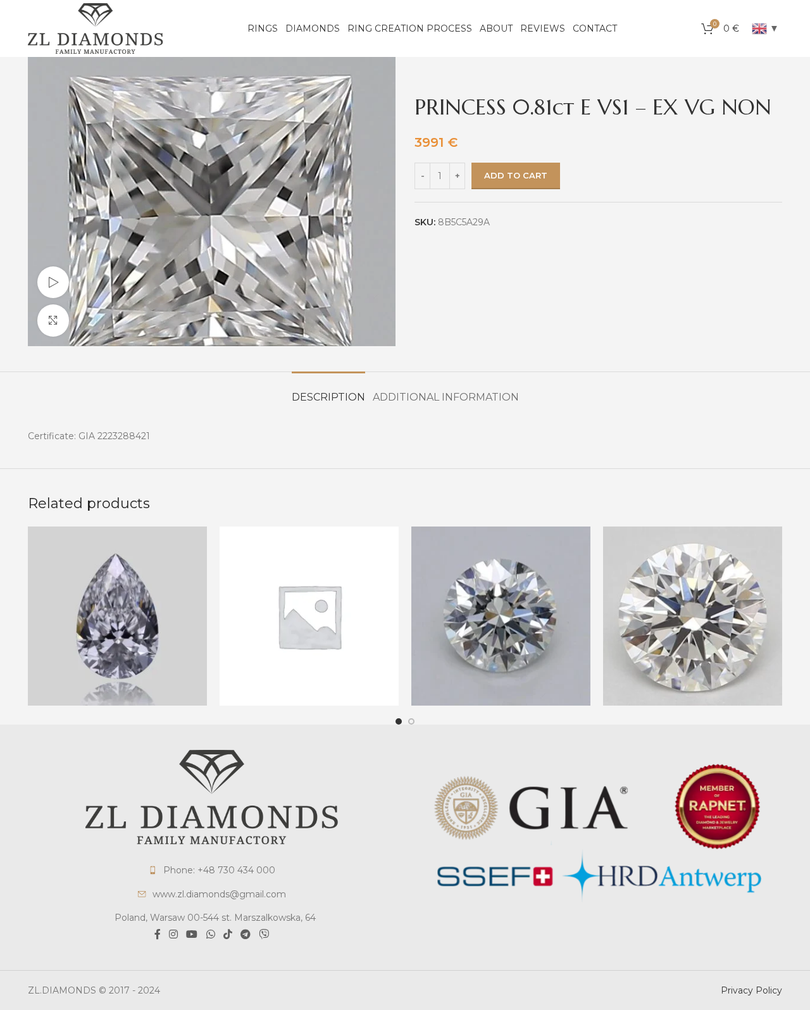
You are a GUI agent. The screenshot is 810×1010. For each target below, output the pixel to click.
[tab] (328, 390)
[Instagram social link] (173, 934)
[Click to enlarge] (53, 320)
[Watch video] (53, 282)
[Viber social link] (264, 934)
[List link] (212, 870)
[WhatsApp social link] (210, 934)
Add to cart (515, 175)
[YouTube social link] (192, 934)
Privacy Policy (751, 990)
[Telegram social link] (245, 934)
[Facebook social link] (157, 934)
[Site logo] (95, 28)
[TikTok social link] (227, 934)
